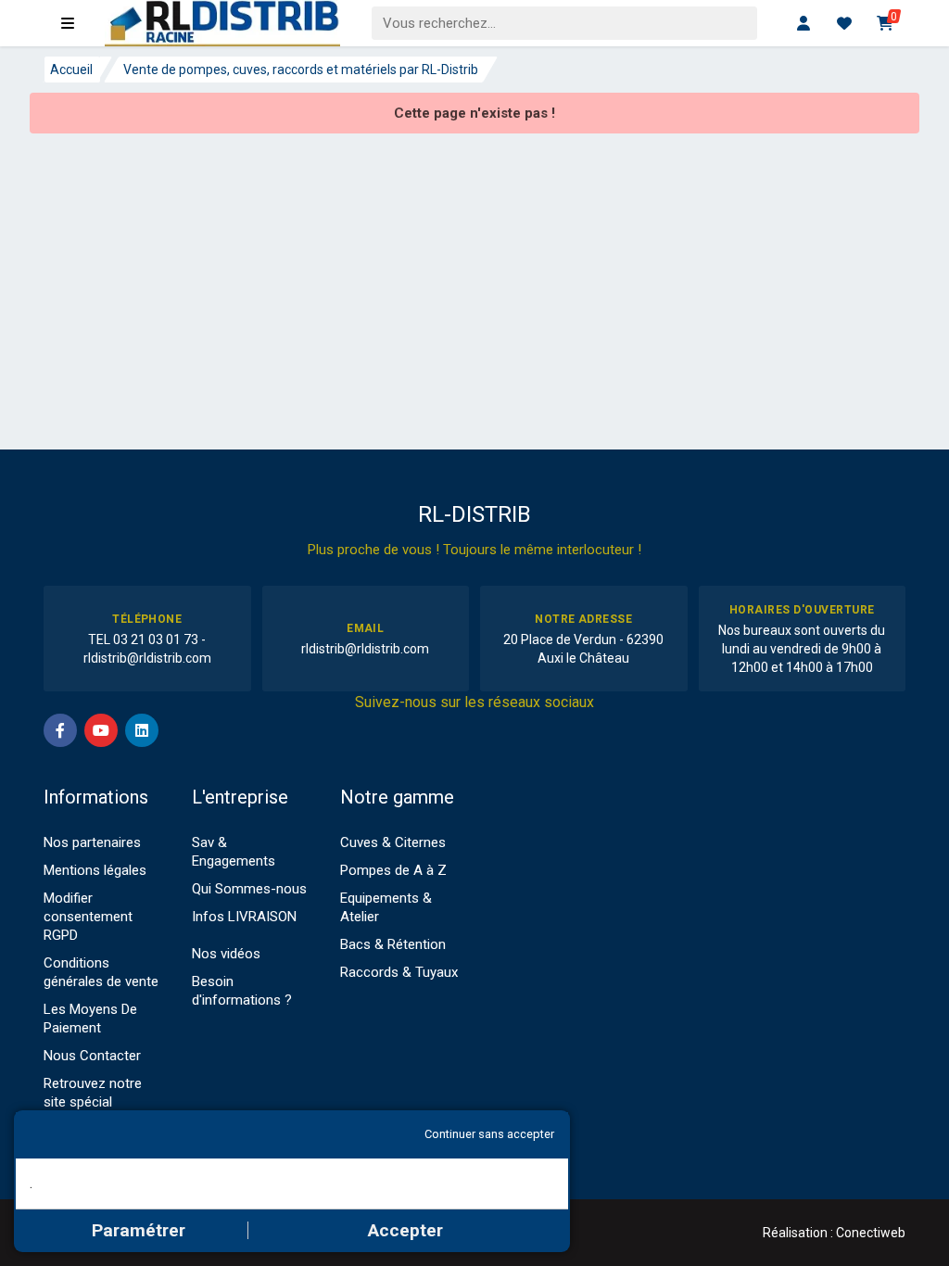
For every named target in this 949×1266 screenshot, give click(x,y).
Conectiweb (870, 1232)
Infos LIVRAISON (244, 916)
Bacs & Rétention (393, 944)
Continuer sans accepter (489, 1134)
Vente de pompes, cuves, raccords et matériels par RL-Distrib (300, 69)
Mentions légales (95, 870)
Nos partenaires (92, 842)
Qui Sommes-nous (249, 888)
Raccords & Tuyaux (399, 972)
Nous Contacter (92, 1055)
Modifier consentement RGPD (88, 916)
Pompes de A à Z (393, 870)
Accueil (71, 69)
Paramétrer (138, 1230)
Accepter (405, 1230)
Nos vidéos (226, 953)
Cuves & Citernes (393, 842)
